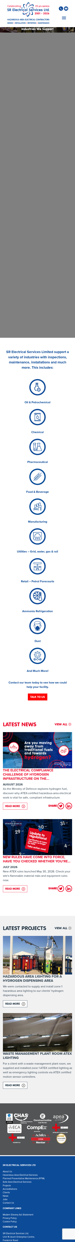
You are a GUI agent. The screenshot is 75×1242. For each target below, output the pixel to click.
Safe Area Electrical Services (17, 1182)
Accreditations (10, 1189)
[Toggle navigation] (63, 18)
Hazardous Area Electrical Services (20, 1175)
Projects (7, 1185)
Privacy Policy (10, 1218)
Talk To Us (37, 697)
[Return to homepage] (28, 13)
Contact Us (8, 1203)
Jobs (5, 1199)
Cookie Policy (10, 1221)
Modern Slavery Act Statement (18, 1214)
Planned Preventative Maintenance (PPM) (23, 1178)
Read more (16, 806)
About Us (7, 1171)
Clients (6, 1192)
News (5, 1196)
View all (61, 724)
